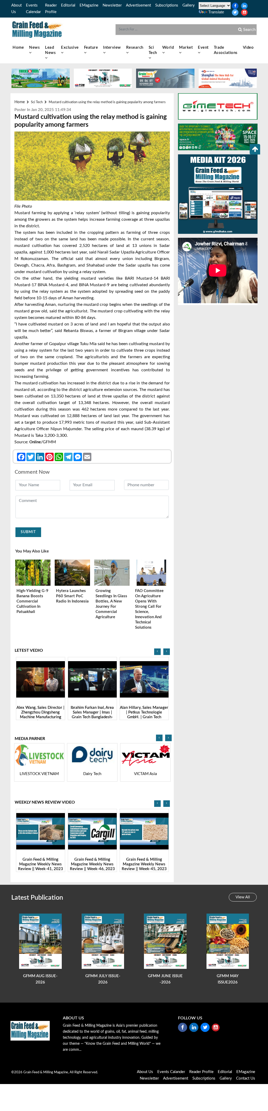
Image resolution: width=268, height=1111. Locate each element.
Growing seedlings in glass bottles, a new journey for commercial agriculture (111, 604)
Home (18, 47)
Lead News (50, 50)
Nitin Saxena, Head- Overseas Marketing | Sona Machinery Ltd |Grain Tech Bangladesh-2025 (144, 715)
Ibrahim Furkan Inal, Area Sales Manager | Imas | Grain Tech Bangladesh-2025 (40, 715)
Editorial (68, 5)
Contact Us (245, 1078)
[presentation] (157, 651)
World (168, 47)
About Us (145, 1072)
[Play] (40, 679)
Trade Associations (226, 50)
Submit (28, 532)
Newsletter (112, 5)
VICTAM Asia (92, 774)
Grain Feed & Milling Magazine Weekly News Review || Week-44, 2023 (144, 864)
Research (134, 47)
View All (243, 897)
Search (249, 29)
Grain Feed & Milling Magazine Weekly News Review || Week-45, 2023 (92, 864)
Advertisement (138, 5)
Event (203, 47)
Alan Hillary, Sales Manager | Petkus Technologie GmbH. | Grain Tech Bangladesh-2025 (92, 715)
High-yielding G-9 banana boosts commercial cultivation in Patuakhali (32, 601)
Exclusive (70, 47)
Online (35, 442)
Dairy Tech (39, 774)
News (34, 47)
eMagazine (89, 5)
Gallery (188, 5)
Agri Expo (145, 774)
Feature (91, 47)
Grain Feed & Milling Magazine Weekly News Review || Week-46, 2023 (40, 864)
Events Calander (171, 1072)
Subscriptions (166, 5)
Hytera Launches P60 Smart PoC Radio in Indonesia (72, 596)
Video (248, 47)
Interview (112, 47)
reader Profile (201, 1072)
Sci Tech (153, 50)
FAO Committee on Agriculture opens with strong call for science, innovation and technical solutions (149, 609)
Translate (216, 12)
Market (186, 47)
